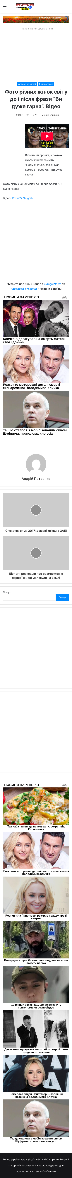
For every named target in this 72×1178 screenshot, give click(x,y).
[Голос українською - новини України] (25, 6)
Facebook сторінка (24, 289)
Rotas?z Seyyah (22, 198)
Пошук (7, 592)
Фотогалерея (46, 84)
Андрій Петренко (36, 479)
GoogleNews (52, 284)
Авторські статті (43, 28)
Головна (26, 28)
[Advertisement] (36, 56)
